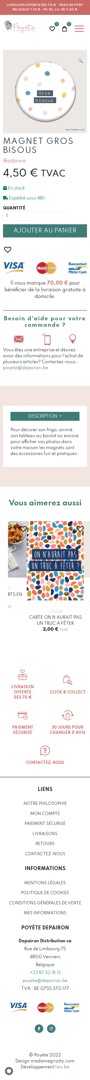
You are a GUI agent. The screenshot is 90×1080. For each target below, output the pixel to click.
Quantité (14, 208)
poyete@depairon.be (25, 368)
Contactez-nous (45, 854)
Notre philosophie (45, 804)
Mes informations (45, 913)
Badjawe (14, 161)
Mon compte (45, 814)
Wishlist (52, 28)
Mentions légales (45, 883)
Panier (64, 28)
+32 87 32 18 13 (45, 973)
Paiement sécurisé (45, 824)
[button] (80, 61)
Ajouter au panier (45, 231)
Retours (45, 844)
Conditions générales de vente (45, 903)
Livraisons (45, 834)
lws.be (62, 1067)
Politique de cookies (45, 893)
